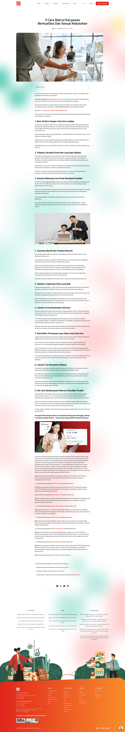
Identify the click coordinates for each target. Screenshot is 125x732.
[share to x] (61, 586)
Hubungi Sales (98, 695)
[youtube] (108, 728)
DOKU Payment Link (57, 528)
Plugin (65, 699)
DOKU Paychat (56, 542)
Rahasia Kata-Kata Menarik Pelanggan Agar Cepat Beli (30, 614)
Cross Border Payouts (68, 705)
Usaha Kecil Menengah (52, 690)
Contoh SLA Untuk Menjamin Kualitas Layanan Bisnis (31, 624)
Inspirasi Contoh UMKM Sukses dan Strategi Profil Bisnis (31, 617)
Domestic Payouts (67, 703)
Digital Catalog (67, 695)
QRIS (65, 701)
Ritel (49, 703)
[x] (100, 728)
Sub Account (66, 707)
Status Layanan (82, 703)
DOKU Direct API (56, 495)
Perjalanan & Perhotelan (53, 699)
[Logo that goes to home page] (18, 689)
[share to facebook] (57, 586)
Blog (80, 697)
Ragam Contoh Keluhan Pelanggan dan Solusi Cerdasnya (63, 617)
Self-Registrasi (60, 571)
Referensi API (82, 701)
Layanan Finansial (51, 697)
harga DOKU (65, 567)
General (71, 28)
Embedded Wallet (67, 709)
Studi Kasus (81, 693)
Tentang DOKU (98, 690)
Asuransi (49, 701)
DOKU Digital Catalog (58, 506)
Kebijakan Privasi (98, 697)
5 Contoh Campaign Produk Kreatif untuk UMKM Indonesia (62, 614)
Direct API (66, 693)
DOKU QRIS (55, 555)
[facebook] (97, 728)
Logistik (49, 695)
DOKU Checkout (56, 483)
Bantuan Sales (75, 575)
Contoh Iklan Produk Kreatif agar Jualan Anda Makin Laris (62, 626)
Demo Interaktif (82, 695)
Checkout (66, 690)
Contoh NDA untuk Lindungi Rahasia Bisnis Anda (31, 621)
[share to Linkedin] (64, 586)
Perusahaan (50, 693)
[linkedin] (103, 728)
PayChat (65, 711)
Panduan (81, 699)
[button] (40, 3)
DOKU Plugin (55, 517)
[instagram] (105, 728)
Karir (96, 693)
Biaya (74, 3)
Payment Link (66, 697)
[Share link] (68, 586)
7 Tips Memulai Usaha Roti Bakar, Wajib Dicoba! (54, 110)
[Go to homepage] (18, 3)
